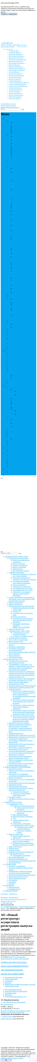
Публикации (13, 464)
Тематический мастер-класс (22, 292)
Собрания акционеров (16, 135)
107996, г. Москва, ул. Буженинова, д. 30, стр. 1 (14, 45)
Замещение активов (15, 785)
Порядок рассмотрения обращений (12, 1012)
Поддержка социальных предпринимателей (17, 341)
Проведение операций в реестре (23, 389)
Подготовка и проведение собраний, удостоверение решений (24, 141)
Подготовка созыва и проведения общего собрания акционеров (20, 757)
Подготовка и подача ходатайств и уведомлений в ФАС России (24, 268)
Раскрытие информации (17, 338)
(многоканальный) (13, 1002)
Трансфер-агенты (14, 472)
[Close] (1, 551)
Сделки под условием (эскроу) (23, 327)
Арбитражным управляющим (15, 350)
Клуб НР (12, 467)
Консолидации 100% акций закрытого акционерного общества (24, 265)
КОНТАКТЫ (9, 885)
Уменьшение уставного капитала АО (21, 687)
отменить (4, 14)
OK (6, 1060)
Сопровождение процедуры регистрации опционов (22, 169)
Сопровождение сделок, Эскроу (19, 322)
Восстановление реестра (21, 133)
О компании (9, 448)
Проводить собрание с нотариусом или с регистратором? (24, 137)
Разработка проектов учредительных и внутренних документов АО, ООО (23, 200)
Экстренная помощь (15, 349)
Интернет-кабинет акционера (23, 400)
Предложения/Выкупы (16, 441)
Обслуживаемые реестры (17, 462)
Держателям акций (11, 386)
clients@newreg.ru (7, 1019)
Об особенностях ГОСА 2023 (22, 151)
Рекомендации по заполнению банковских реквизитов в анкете (24, 427)
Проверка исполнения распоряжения (21, 435)
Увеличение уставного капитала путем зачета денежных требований (23, 221)
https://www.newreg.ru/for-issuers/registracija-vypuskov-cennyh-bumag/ (15, 958)
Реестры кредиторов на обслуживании (22, 366)
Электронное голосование (21, 149)
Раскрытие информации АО (18, 442)
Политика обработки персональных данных (15, 1011)
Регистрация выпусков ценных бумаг (21, 297)
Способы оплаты (14, 434)
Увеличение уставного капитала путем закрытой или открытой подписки (23, 216)
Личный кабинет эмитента (8, 104)
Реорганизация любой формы (23, 204)
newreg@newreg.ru (7, 1004)
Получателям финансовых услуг (16, 996)
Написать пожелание (12, 974)
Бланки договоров (19, 126)
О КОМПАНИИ (10, 864)
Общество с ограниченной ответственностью (22, 378)
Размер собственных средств (18, 460)
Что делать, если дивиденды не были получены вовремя (23, 424)
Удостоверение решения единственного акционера (21, 144)
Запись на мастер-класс (16, 320)
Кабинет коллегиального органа (9, 107)
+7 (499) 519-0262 (7, 1016)
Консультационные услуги (18, 167)
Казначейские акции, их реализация (21, 763)
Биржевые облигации (20, 248)
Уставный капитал (15, 689)
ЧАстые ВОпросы (15, 446)
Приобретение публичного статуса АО (22, 735)
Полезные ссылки (15, 380)
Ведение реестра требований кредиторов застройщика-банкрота (20, 358)
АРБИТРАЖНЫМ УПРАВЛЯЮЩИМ (17, 767)
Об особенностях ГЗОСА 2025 (23, 154)
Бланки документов (19, 129)
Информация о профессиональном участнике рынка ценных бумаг (20, 456)
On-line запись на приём (7, 46)
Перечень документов (20, 128)
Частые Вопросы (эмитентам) (14, 900)
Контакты (8, 469)
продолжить (12, 14)
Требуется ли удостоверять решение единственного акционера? (21, 157)
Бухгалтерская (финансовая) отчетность (22, 458)
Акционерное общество (21, 375)
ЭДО (14, 402)
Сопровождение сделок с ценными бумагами (21, 325)
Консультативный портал (14, 966)
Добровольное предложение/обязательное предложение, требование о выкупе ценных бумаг (23, 259)
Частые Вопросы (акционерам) (11, 899)
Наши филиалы (14, 471)
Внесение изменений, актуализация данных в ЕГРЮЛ (23, 286)
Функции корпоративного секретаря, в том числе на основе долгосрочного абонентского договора (24, 273)
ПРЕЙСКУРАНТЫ (11, 891)
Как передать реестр (15, 352)
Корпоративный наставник (18, 370)
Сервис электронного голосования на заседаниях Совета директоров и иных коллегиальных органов (22, 163)
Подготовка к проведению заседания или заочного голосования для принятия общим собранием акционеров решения (24, 280)
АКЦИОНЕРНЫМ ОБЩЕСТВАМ (16, 556)
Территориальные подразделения (16, 991)
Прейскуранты (18, 131)
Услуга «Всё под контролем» (18, 331)
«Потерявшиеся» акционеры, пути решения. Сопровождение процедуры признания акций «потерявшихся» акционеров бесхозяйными (24, 175)
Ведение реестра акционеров (18, 121)
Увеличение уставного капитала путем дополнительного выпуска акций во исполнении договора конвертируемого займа (24, 232)
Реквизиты (12, 465)
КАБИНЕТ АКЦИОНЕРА (10, 898)
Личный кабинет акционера (8, 105)
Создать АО (17, 303)
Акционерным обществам (13, 119)
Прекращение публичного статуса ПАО (22, 737)
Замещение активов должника (23, 237)
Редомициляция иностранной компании (22, 444)
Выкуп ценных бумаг (16, 333)
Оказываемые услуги (16, 388)
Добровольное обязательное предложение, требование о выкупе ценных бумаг (21, 740)
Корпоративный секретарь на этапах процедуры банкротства (21, 372)
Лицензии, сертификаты (17, 449)
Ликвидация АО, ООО (20, 205)
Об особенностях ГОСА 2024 (22, 152)
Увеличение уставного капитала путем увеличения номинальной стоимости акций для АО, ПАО (24, 226)
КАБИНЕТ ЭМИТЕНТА (9, 894)
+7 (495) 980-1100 (7, 43)
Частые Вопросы (14, 347)
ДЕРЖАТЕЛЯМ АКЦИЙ (13, 802)
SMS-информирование (20, 398)
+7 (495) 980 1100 (6, 903)
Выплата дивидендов (16, 294)
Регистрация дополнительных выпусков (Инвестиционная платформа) (23, 311)
